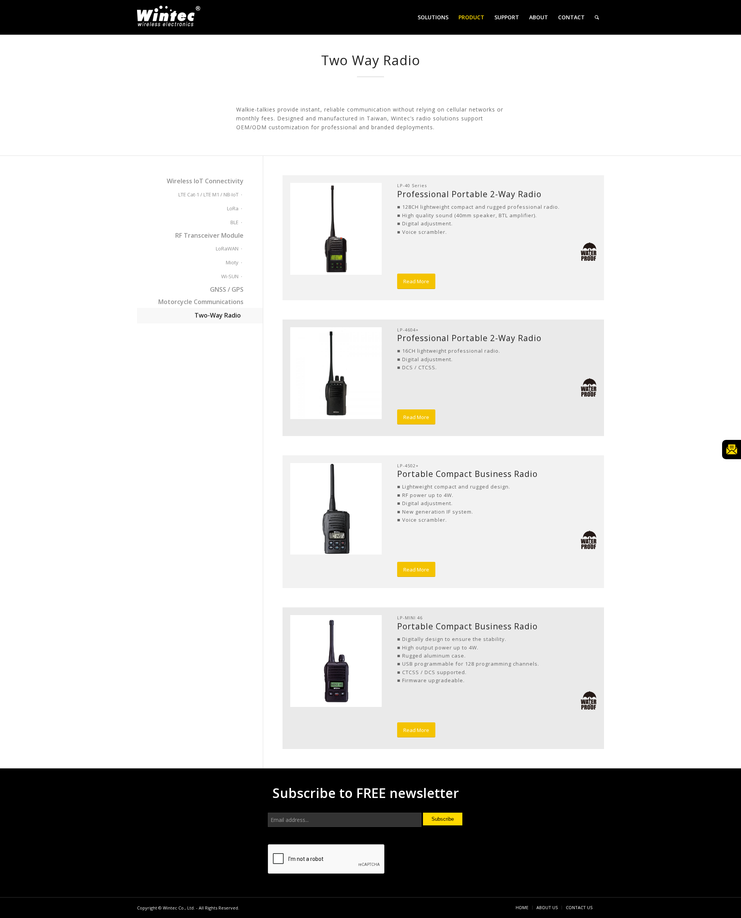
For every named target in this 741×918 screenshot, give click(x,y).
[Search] (597, 17)
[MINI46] (336, 661)
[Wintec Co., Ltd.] (170, 18)
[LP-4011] (336, 229)
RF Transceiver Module (209, 235)
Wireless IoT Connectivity (205, 181)
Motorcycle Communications (201, 302)
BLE (234, 222)
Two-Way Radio (218, 315)
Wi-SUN (230, 276)
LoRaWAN (227, 248)
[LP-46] (336, 373)
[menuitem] (433, 17)
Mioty (232, 262)
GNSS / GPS (227, 289)
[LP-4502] (336, 509)
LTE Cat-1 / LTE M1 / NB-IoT (208, 194)
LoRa (233, 208)
